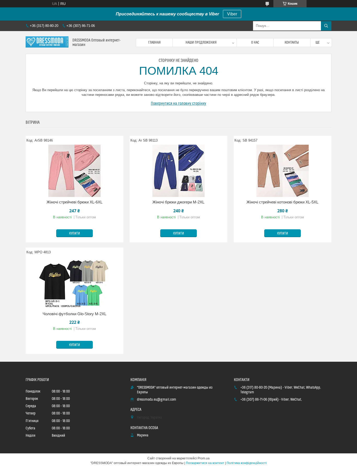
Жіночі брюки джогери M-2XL (178, 202)
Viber (232, 14)
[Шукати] (326, 26)
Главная (154, 42)
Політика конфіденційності (247, 463)
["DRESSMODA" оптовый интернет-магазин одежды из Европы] (47, 42)
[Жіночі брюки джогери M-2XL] (178, 171)
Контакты (292, 42)
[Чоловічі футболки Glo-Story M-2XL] (74, 282)
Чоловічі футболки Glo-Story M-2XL (74, 314)
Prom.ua (204, 458)
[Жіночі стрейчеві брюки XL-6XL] (74, 171)
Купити (74, 233)
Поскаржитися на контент (205, 463)
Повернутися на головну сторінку (178, 103)
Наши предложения (201, 42)
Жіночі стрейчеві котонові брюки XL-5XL (282, 202)
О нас (255, 42)
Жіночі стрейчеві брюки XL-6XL (74, 202)
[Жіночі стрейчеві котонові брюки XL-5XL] (282, 171)
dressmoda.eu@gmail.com (156, 399)
